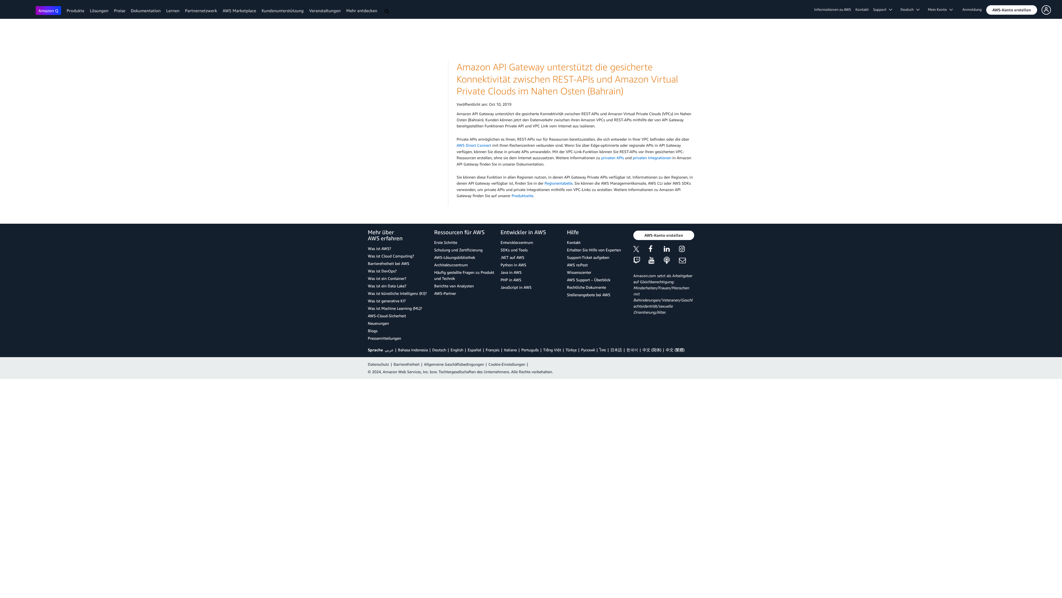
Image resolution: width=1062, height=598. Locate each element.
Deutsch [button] (908, 9)
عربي (389, 349)
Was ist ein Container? (387, 278)
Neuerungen (378, 323)
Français (492, 349)
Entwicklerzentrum (517, 242)
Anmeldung (972, 9)
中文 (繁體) (675, 349)
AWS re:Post (577, 264)
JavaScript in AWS (516, 287)
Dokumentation (146, 10)
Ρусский (588, 349)
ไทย (602, 349)
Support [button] (881, 9)
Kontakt (862, 9)
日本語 (616, 349)
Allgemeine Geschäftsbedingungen (454, 364)
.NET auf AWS (512, 257)
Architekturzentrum (451, 264)
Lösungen (99, 10)
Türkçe (571, 349)
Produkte (75, 10)
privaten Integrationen (652, 157)
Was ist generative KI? (387, 300)
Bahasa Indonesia (413, 349)
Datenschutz (378, 364)
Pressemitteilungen (384, 338)
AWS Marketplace (239, 10)
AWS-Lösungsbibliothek (454, 257)
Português (530, 349)
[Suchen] (387, 11)
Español (474, 349)
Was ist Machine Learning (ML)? (395, 308)
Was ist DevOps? (382, 271)
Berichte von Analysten (454, 285)
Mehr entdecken (361, 10)
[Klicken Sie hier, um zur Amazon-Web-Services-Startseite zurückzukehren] (19, 10)
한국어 (632, 349)
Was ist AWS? (379, 248)
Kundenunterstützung (283, 10)
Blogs (373, 330)
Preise (119, 10)
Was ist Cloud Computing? (391, 256)
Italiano (510, 349)
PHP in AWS (511, 279)
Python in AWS (513, 264)
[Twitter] (641, 250)
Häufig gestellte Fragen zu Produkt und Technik (464, 275)
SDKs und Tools (514, 250)
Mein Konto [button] (938, 9)
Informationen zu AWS (832, 9)
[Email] (686, 260)
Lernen (172, 10)
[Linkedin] (671, 250)
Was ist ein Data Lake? (387, 285)
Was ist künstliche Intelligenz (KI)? (397, 293)
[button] (1011, 10)
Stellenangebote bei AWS (588, 294)
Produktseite (522, 195)
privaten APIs (612, 157)
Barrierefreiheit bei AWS (388, 263)
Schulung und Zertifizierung (458, 250)
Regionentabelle (558, 183)
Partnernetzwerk (201, 10)
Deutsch (439, 349)
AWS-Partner (445, 293)
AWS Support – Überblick (588, 279)
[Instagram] (686, 250)
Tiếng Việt (552, 349)
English (457, 349)
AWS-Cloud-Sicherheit (387, 315)
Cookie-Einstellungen (506, 364)
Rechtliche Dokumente (586, 287)
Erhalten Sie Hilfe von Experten (594, 250)
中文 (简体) (651, 349)
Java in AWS (511, 272)
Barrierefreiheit (407, 364)
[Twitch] (641, 260)
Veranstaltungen (325, 10)
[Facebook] (656, 250)
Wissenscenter (579, 272)
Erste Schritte (445, 242)
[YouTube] (656, 260)
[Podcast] (671, 260)
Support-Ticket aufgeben (588, 257)
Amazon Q (48, 10)
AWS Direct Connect (474, 145)
